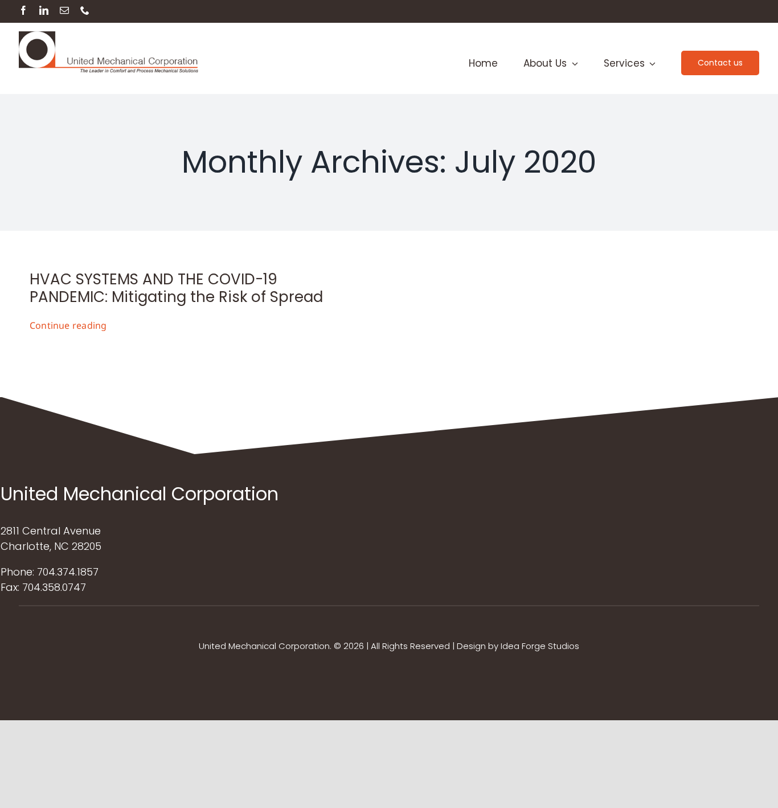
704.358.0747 (54, 587)
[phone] (84, 10)
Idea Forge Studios (540, 646)
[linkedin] (43, 10)
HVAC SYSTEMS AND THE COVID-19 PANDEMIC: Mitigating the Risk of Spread (176, 288)
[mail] (64, 10)
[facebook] (23, 10)
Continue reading (68, 325)
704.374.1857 (68, 572)
